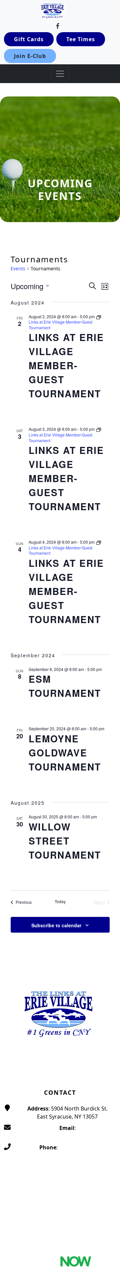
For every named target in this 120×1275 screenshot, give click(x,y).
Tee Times (80, 39)
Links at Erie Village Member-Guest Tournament (66, 365)
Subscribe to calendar (56, 925)
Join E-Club (30, 56)
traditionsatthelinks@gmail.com (67, 1136)
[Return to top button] (107, 957)
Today (60, 901)
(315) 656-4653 (77, 1147)
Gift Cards (29, 39)
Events (18, 268)
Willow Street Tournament (65, 841)
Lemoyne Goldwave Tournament (65, 753)
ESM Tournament (65, 686)
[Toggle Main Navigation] (60, 73)
